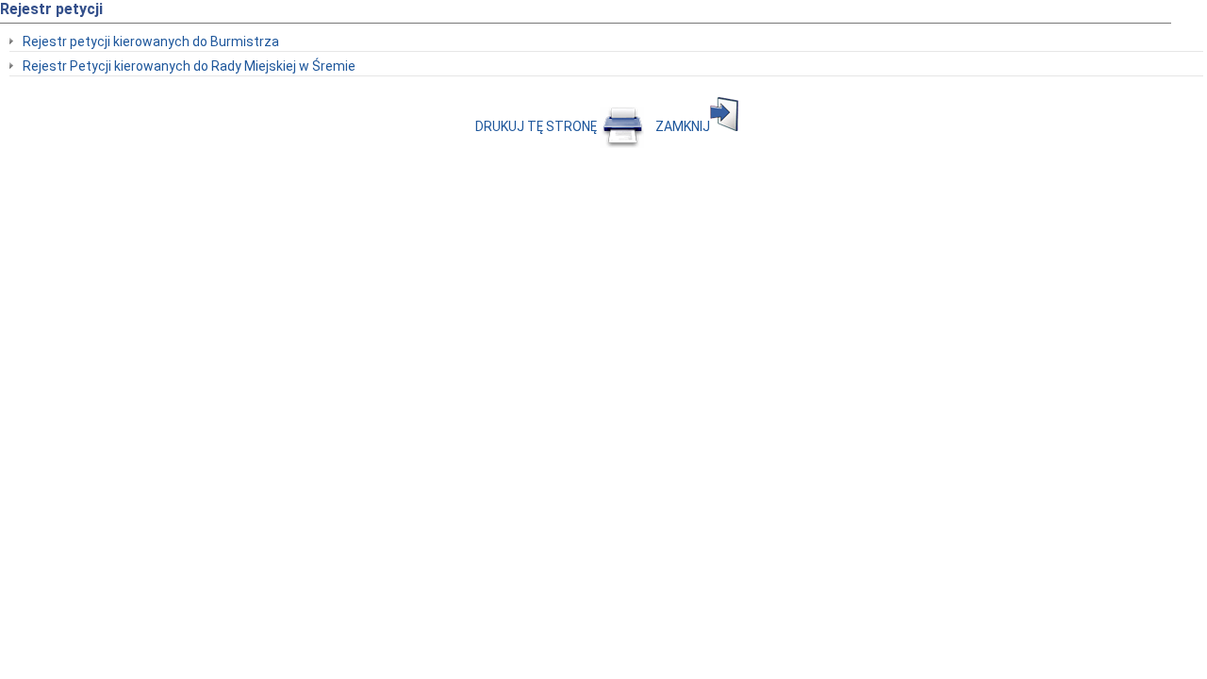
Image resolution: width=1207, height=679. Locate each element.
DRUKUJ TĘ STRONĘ (537, 126)
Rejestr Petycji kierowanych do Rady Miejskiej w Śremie (189, 66)
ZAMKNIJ (682, 126)
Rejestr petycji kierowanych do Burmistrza (151, 41)
